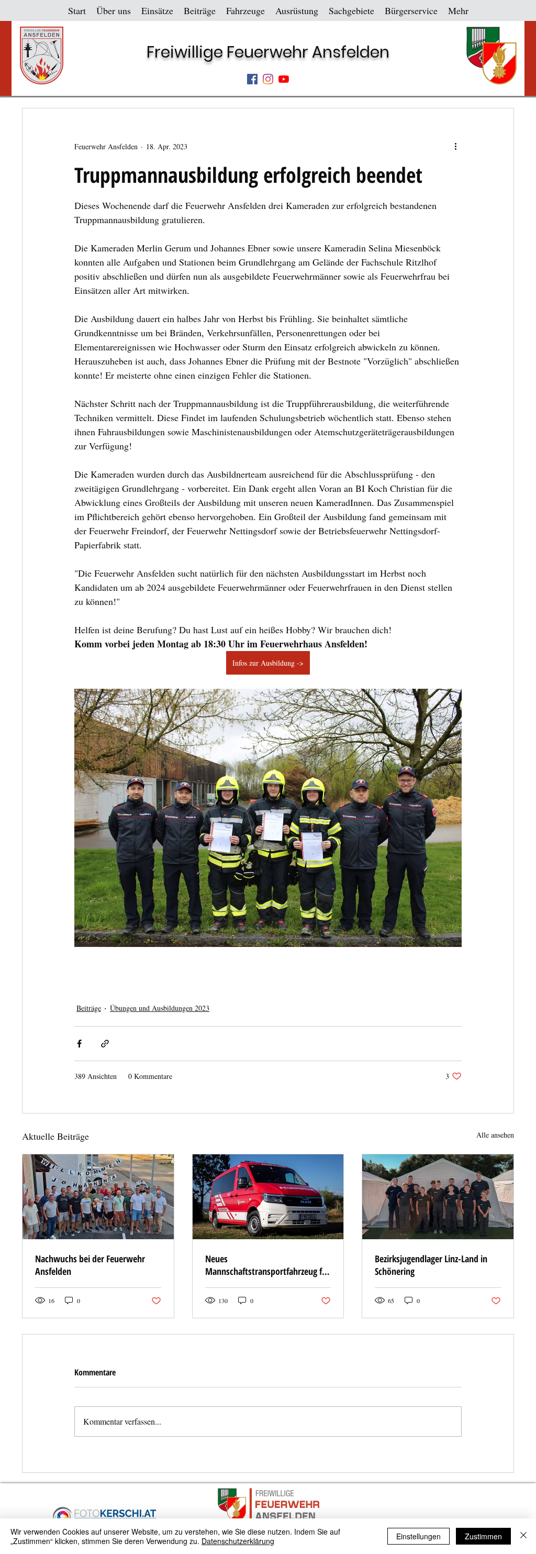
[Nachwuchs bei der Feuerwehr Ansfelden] (98, 1196)
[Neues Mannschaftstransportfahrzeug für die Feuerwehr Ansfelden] (268, 1196)
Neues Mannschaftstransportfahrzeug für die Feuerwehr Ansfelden (267, 1264)
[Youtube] (283, 79)
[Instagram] (268, 79)
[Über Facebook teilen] (79, 1044)
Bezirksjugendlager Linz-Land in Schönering (431, 1264)
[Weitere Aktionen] (455, 146)
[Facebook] (252, 79)
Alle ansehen (495, 1135)
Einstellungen (418, 1536)
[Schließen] (523, 1536)
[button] (113, 10)
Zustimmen (483, 1536)
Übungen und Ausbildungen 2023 (159, 1008)
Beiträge (88, 1008)
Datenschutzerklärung (238, 1541)
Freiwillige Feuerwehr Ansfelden (268, 52)
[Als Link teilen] (105, 1044)
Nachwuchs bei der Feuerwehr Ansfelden (90, 1264)
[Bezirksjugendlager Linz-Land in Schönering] (437, 1196)
